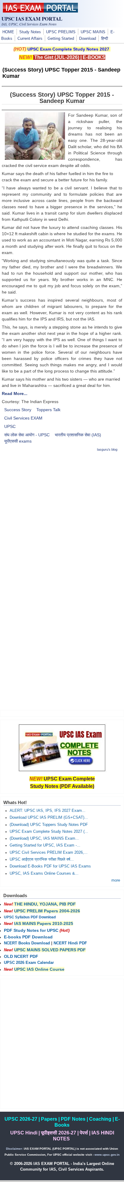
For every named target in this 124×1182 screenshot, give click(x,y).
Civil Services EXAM (23, 418)
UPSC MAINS (93, 32)
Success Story (17, 409)
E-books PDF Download (28, 937)
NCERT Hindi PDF (70, 943)
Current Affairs (29, 39)
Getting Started (61, 39)
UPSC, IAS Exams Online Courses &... (44, 873)
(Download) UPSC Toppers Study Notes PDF (49, 825)
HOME (8, 32)
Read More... (14, 393)
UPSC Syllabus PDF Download (30, 917)
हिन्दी (104, 39)
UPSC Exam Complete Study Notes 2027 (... (49, 831)
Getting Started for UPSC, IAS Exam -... (45, 845)
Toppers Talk (48, 409)
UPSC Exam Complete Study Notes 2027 (68, 49)
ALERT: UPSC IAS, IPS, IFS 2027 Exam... (47, 811)
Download (87, 39)
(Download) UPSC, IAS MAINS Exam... (44, 838)
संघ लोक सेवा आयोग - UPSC (27, 434)
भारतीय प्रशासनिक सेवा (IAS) (78, 434)
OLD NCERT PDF (21, 956)
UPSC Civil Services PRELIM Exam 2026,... (49, 852)
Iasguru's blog (107, 449)
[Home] (40, 11)
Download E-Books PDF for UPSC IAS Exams (50, 866)
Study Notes (30, 32)
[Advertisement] (62, 519)
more (115, 880)
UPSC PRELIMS (61, 32)
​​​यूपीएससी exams (18, 441)
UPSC (10, 426)
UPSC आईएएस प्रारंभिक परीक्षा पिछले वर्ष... (42, 859)
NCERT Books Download (27, 943)
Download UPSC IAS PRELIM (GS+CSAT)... (49, 817)
